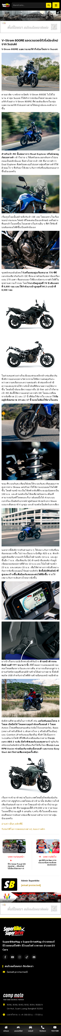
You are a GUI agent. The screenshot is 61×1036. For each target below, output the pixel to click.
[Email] (34, 957)
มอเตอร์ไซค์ (18, 1031)
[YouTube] (12, 957)
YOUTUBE (55, 1031)
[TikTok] (26, 957)
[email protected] (31, 885)
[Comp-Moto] (13, 997)
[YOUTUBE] (54, 1027)
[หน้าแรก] (6, 1027)
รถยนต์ (30, 1031)
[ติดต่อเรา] (42, 1027)
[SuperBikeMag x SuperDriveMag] (15, 930)
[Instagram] (19, 957)
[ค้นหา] (48, 5)
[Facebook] (5, 957)
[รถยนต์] (30, 1027)
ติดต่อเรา (43, 1031)
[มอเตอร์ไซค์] (18, 1027)
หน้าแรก (6, 1031)
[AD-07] (30, 27)
